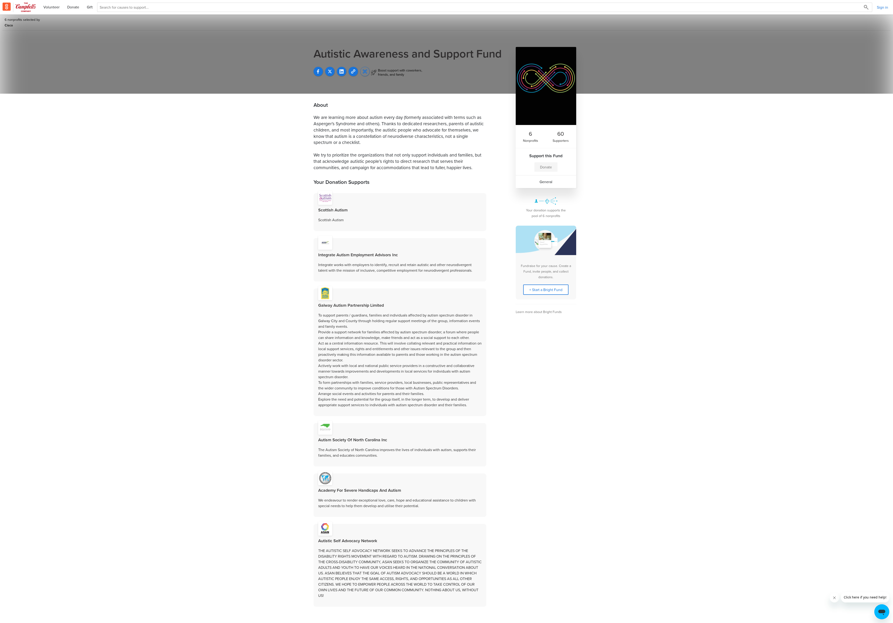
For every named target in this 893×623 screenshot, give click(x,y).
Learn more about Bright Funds (539, 311)
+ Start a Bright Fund (545, 289)
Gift (90, 7)
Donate (73, 7)
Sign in (882, 7)
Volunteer (51, 7)
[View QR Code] (365, 71)
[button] (353, 71)
